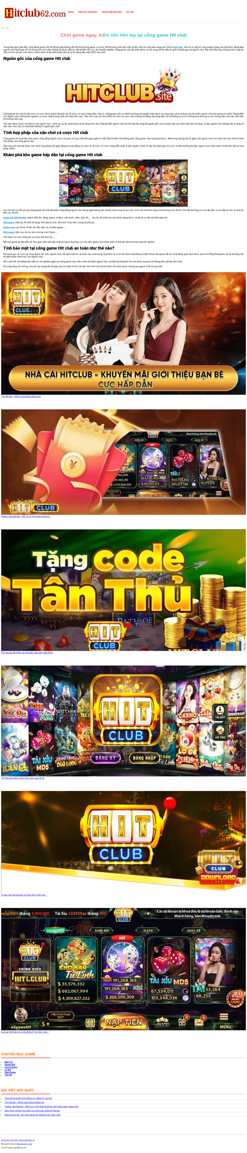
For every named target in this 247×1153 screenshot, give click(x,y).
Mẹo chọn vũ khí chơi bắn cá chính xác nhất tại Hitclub (32, 1111)
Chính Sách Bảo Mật (9, 1140)
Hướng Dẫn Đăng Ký (26, 1140)
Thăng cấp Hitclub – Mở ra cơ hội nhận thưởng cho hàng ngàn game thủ (41, 1106)
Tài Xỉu (8, 1075)
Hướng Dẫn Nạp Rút (112, 12)
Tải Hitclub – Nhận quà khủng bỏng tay (24, 1102)
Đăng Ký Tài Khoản (87, 12)
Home (71, 12)
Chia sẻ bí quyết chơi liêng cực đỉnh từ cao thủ (28, 1098)
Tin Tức (130, 12)
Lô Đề (8, 1070)
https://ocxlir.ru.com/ (24, 1144)
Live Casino (11, 1067)
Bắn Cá (9, 1062)
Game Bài (10, 1064)
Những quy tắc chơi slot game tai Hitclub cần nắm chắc (33, 1115)
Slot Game (10, 1072)
